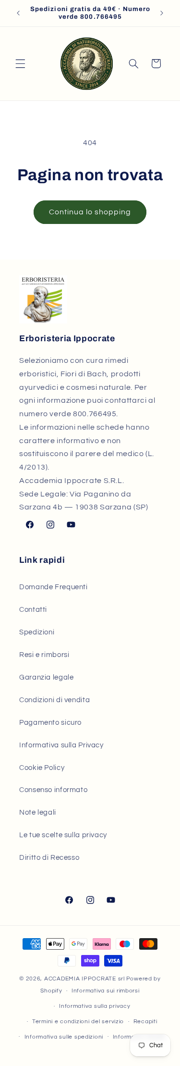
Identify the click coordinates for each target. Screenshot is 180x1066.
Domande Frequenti (53, 587)
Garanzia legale (46, 677)
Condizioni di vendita (54, 700)
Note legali (37, 812)
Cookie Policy (41, 767)
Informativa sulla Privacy (61, 745)
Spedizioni (36, 632)
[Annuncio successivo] (161, 13)
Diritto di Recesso (49, 857)
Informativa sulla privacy (94, 1006)
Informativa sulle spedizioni (64, 1037)
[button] (20, 63)
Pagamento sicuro (50, 722)
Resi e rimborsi (44, 654)
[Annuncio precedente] (18, 13)
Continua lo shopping (90, 212)
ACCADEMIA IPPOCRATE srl (84, 978)
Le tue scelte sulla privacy (63, 835)
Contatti (33, 609)
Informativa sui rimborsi (106, 990)
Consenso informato (53, 789)
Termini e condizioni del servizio (78, 1021)
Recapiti (145, 1021)
